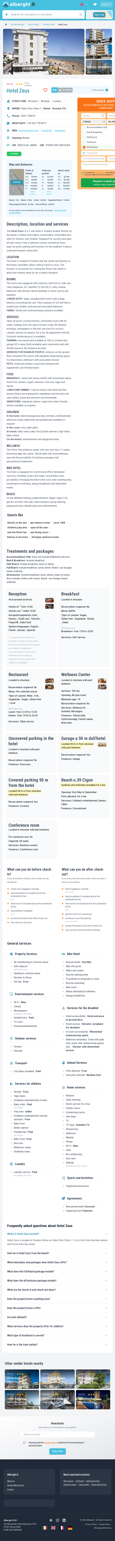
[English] (53, 1527)
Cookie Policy (104, 1524)
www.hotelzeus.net (28, 130)
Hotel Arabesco (88, 1378)
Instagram (60, 130)
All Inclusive (68, 1481)
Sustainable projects (15, 1485)
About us (11, 1481)
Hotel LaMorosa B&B (56, 1398)
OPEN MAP (17, 182)
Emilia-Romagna (17, 25)
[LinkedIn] (64, 1520)
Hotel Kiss (13, 1378)
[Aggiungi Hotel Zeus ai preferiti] (45, 90)
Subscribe (57, 1451)
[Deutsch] (70, 1527)
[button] (84, 4)
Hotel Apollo (86, 1398)
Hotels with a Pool (98, 1485)
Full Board (80, 1481)
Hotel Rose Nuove (54, 1378)
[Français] (61, 1527)
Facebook (46, 130)
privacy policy (99, 173)
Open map (99, 14)
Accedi (105, 4)
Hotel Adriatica (16, 1398)
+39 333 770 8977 (36, 123)
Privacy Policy (91, 1524)
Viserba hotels (49, 25)
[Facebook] (50, 1520)
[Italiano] (45, 1527)
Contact (10, 1489)
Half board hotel (92, 1481)
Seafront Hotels (69, 1485)
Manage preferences (102, 1528)
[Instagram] (57, 1520)
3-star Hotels (83, 1485)
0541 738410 (28, 115)
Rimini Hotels (33, 25)
